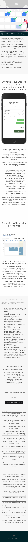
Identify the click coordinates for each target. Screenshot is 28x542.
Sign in (24, 33)
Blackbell (15, 538)
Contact (20, 33)
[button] (14, 53)
